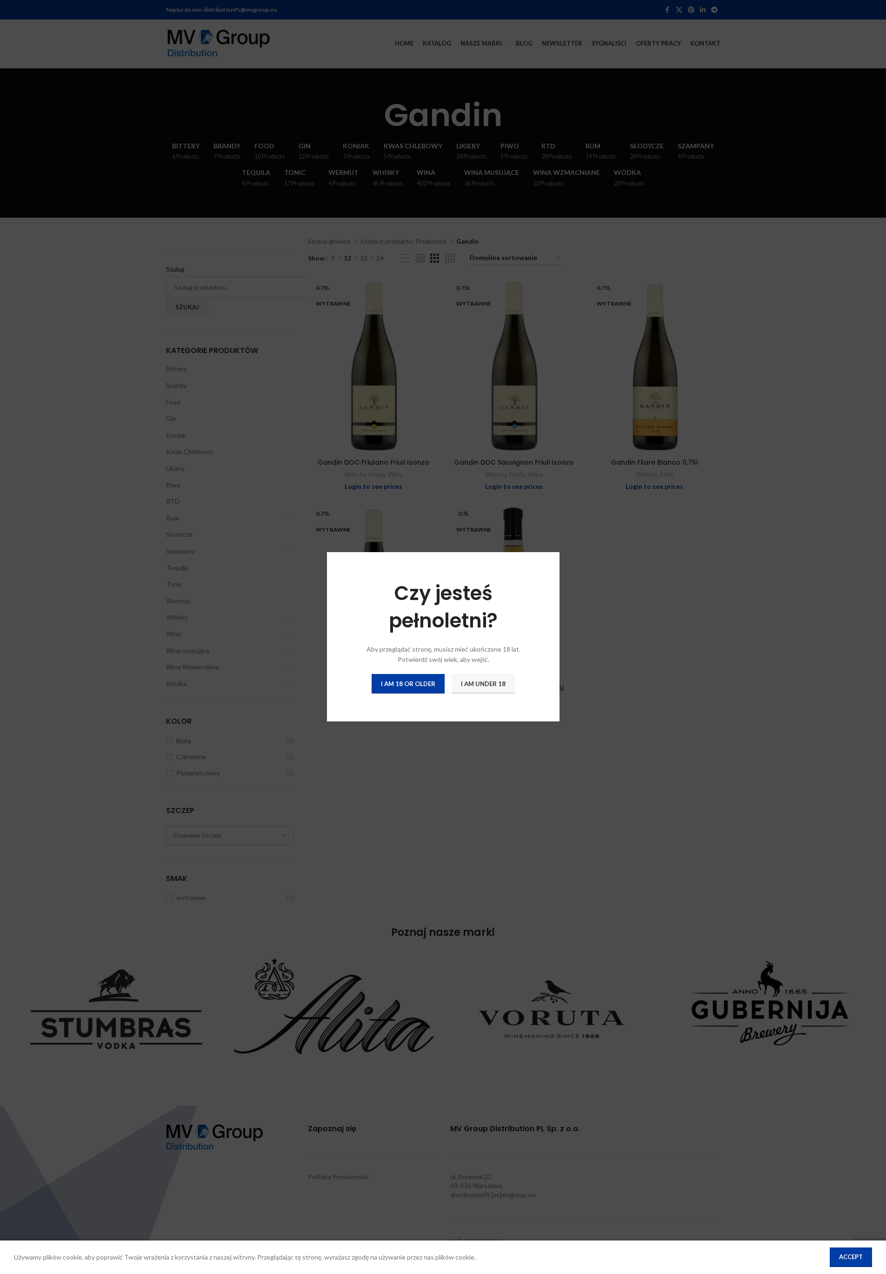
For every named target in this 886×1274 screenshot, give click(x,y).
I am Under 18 (483, 683)
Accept (851, 1257)
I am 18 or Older (408, 683)
